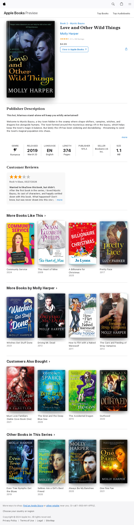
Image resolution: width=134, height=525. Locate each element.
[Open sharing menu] (126, 49)
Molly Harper (69, 33)
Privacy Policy (10, 520)
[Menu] (130, 4)
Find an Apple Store (33, 505)
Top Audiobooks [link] (121, 13)
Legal (40, 520)
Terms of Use (27, 520)
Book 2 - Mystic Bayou (72, 23)
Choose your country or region (18, 511)
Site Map (50, 520)
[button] (113, 4)
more (124, 137)
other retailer (52, 505)
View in (73, 49)
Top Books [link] (103, 13)
